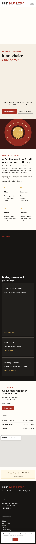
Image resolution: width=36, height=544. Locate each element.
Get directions (8, 408)
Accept (15, 539)
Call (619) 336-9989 (25, 111)
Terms (4, 525)
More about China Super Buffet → (12, 181)
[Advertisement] (18, 25)
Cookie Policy (6, 523)
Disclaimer (5, 527)
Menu (32, 3)
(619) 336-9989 (6, 403)
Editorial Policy (6, 530)
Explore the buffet (9, 111)
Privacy (4, 521)
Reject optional (7, 539)
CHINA (13, 3)
